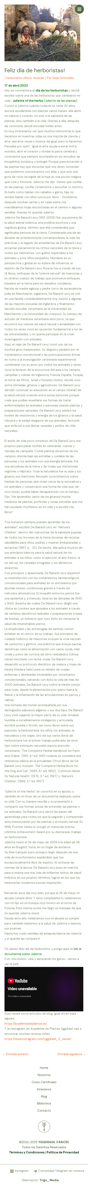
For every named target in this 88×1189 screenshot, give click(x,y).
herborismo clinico (19, 78)
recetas (38, 78)
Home (44, 1068)
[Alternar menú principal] (79, 9)
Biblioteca (44, 1103)
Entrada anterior (15, 1054)
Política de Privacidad (63, 1152)
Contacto (44, 1111)
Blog (44, 1097)
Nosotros (44, 1075)
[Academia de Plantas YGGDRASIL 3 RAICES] (9, 9)
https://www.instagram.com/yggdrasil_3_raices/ (38, 1039)
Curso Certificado (44, 1082)
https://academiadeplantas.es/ (26, 1024)
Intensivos (44, 1089)
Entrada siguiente (72, 1054)
